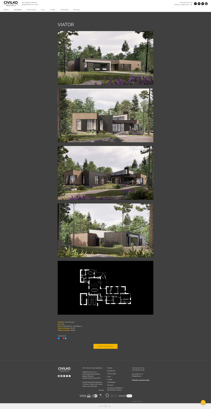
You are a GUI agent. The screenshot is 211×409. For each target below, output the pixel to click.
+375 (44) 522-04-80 (138, 370)
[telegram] (70, 376)
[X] (61, 338)
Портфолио (111, 371)
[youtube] (61, 376)
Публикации (111, 382)
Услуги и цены (111, 373)
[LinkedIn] (66, 338)
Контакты (110, 385)
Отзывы (109, 379)
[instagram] (59, 376)
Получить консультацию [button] (140, 380)
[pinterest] (67, 376)
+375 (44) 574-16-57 (186, 2)
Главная (109, 368)
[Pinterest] (63, 338)
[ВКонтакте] (59, 338)
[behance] (64, 376)
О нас (109, 376)
